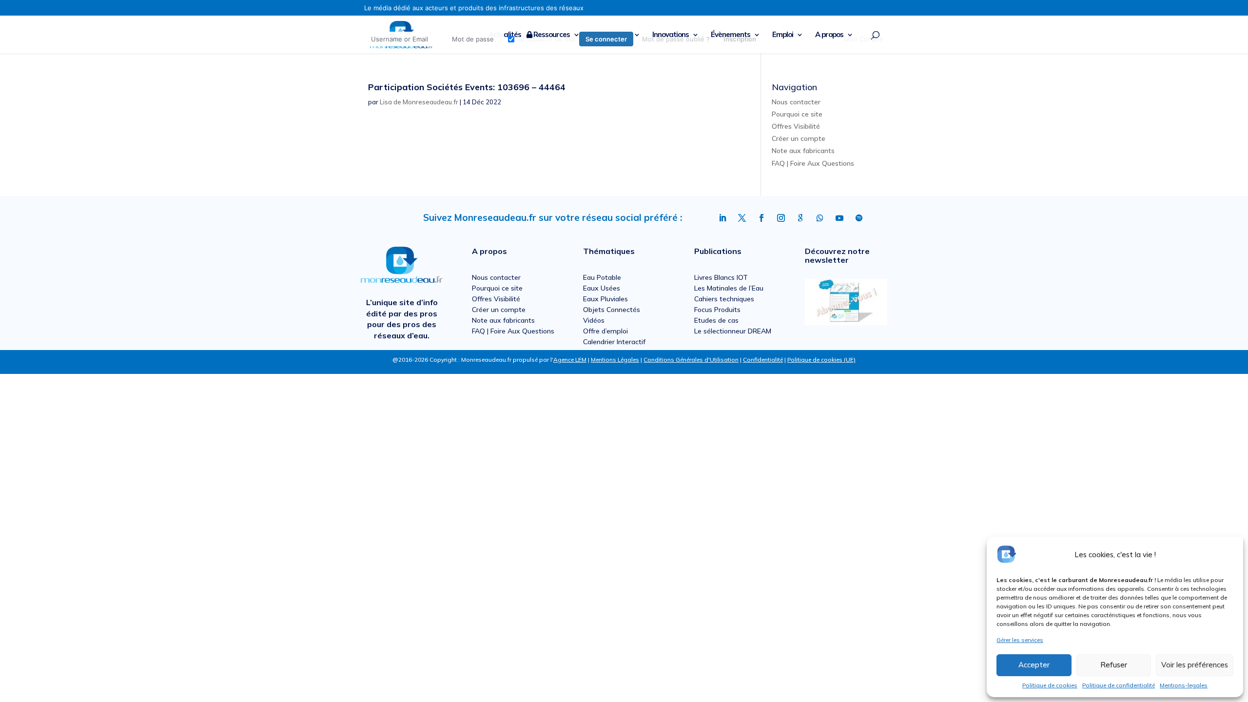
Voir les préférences (1194, 664)
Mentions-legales (1184, 685)
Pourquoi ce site (797, 114)
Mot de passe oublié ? (676, 39)
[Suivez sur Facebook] (761, 218)
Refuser (1113, 664)
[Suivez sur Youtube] (839, 218)
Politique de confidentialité (1118, 685)
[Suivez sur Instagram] (781, 218)
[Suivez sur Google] (800, 218)
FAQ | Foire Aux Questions (813, 163)
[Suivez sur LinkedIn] (722, 218)
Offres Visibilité (796, 126)
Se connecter (606, 39)
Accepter (1034, 664)
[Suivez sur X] (742, 218)
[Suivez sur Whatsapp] (820, 218)
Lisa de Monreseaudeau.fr (419, 102)
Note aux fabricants (803, 150)
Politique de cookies (1049, 685)
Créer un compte (798, 138)
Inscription (739, 39)
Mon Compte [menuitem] (863, 39)
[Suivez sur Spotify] (859, 218)
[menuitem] (563, 39)
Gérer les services (1019, 640)
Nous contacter (796, 102)
